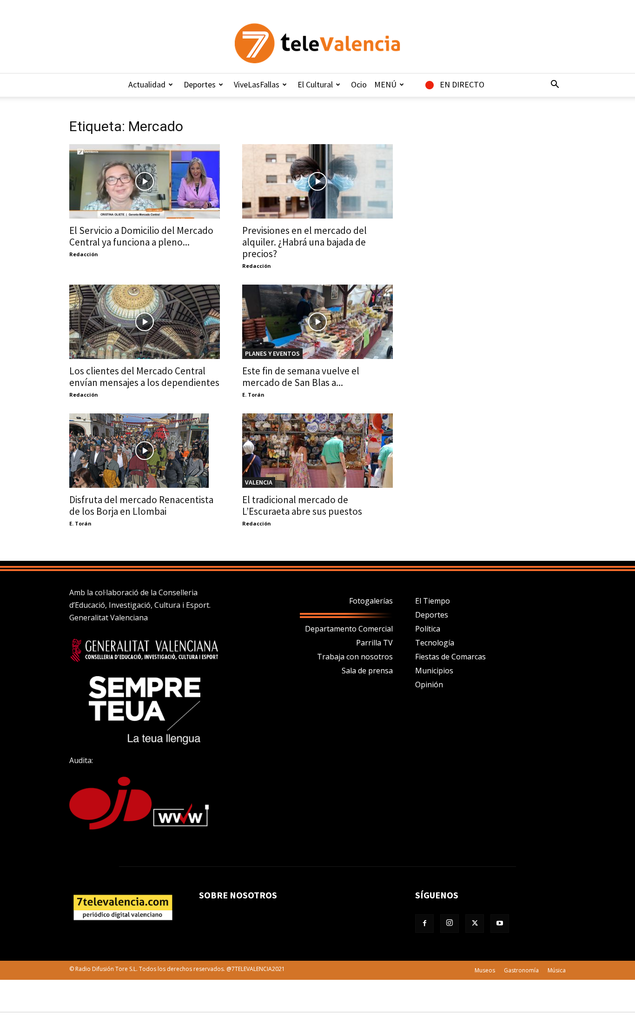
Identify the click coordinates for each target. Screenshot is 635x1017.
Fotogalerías (371, 601)
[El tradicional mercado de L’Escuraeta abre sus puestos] (317, 450)
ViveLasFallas (256, 84)
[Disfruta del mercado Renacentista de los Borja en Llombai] (144, 450)
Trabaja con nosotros (355, 656)
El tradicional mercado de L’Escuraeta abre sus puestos (302, 505)
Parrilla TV (374, 643)
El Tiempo (432, 601)
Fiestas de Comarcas (450, 656)
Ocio (359, 84)
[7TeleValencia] (317, 43)
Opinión (429, 684)
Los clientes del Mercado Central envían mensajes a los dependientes (144, 377)
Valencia (258, 482)
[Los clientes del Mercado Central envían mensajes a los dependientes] (144, 322)
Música (557, 970)
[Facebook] (424, 923)
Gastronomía (521, 970)
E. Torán (253, 394)
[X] (474, 923)
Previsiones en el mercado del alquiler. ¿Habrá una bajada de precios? (304, 242)
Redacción (83, 254)
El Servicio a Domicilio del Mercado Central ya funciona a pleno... (141, 236)
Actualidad (146, 84)
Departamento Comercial (349, 629)
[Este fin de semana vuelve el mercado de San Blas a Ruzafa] (317, 322)
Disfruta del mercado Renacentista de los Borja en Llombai (141, 505)
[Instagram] (449, 923)
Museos (485, 970)
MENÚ (385, 84)
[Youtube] (499, 923)
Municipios (434, 670)
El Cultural (315, 84)
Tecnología (434, 643)
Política (427, 629)
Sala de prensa (367, 670)
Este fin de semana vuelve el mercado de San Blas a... (300, 377)
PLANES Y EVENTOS (272, 353)
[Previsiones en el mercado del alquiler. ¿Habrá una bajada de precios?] (317, 181)
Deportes (200, 84)
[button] (554, 85)
